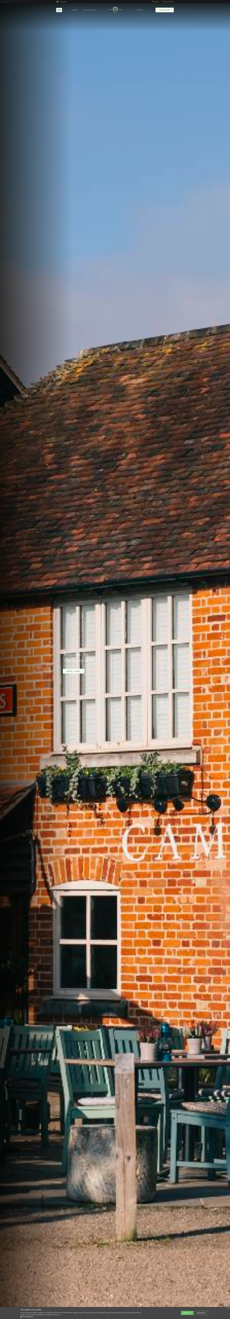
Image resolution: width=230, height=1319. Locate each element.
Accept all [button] (187, 1313)
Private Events (89, 10)
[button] (82, 1317)
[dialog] (115, 1313)
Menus (75, 10)
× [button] (228, 1309)
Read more (57, 1314)
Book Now (165, 10)
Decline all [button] (201, 1313)
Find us (156, 1)
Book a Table (73, 671)
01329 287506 (169, 1)
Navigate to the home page (115, 10)
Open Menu (59, 10)
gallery (139, 10)
